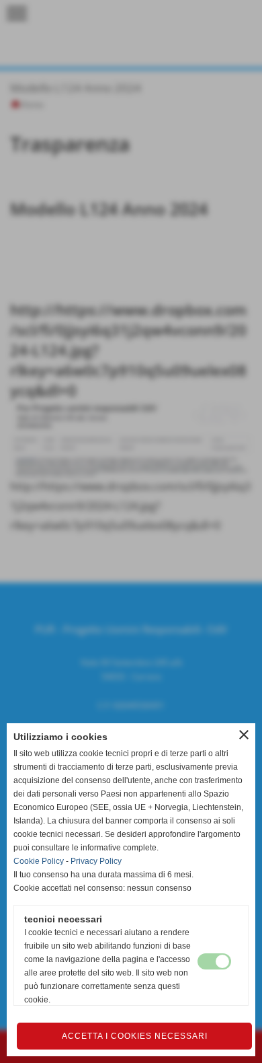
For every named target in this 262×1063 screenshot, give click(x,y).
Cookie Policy (38, 861)
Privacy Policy (96, 861)
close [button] (244, 735)
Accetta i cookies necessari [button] (135, 1036)
